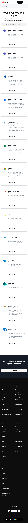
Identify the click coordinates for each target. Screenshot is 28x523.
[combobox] (14, 24)
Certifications (17, 434)
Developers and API (18, 448)
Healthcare (4, 441)
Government (4, 446)
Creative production (18, 394)
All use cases (17, 416)
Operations (4, 431)
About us (3, 468)
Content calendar (18, 392)
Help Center (17, 426)
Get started (20, 2)
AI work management (6, 409)
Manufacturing (5, 451)
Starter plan (4, 399)
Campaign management (19, 389)
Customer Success (18, 446)
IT (2, 434)
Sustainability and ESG (6, 495)
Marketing (4, 429)
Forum (16, 436)
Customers (4, 473)
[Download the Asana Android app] (18, 519)
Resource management (6, 414)
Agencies (4, 456)
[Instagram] (14, 511)
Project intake (17, 411)
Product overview (5, 389)
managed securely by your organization (15, 20)
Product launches (18, 404)
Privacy (3, 490)
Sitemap (16, 453)
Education (4, 448)
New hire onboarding (19, 399)
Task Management (18, 414)
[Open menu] (25, 2)
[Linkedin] (12, 511)
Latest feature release (6, 394)
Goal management (18, 397)
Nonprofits (4, 453)
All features (4, 392)
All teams (4, 458)
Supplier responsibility (6, 493)
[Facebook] (16, 511)
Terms (12, 514)
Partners (16, 451)
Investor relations (5, 485)
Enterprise (4, 404)
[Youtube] (19, 511)
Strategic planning (18, 409)
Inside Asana (4, 478)
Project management (6, 411)
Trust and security (5, 488)
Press (3, 483)
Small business (5, 426)
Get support (17, 429)
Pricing (3, 397)
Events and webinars (19, 441)
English (15, 506)
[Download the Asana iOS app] (9, 519)
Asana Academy (18, 431)
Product (3, 436)
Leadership (4, 471)
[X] (9, 511)
